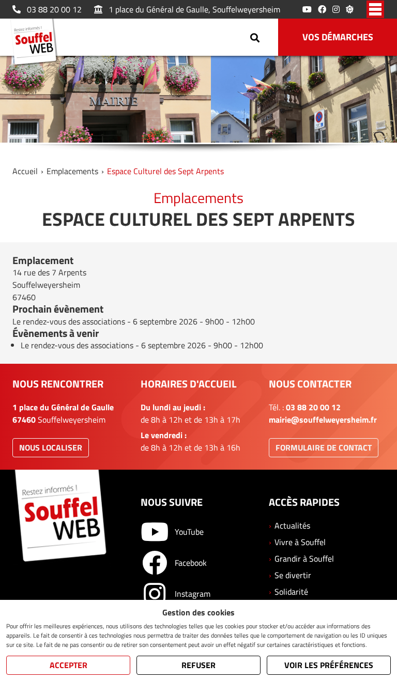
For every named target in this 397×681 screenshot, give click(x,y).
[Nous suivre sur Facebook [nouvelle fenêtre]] (322, 9)
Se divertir (292, 575)
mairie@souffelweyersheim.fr (323, 419)
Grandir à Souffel (304, 558)
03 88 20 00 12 (54, 9)
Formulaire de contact (324, 447)
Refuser (198, 665)
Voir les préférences (328, 665)
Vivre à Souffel (300, 542)
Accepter (68, 665)
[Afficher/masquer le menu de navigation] (375, 9)
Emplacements (72, 171)
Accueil (25, 171)
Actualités (292, 525)
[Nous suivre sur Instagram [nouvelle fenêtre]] (336, 9)
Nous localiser (50, 447)
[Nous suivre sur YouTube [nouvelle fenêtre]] (307, 9)
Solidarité (291, 591)
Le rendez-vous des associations (68, 321)
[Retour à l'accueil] (36, 43)
